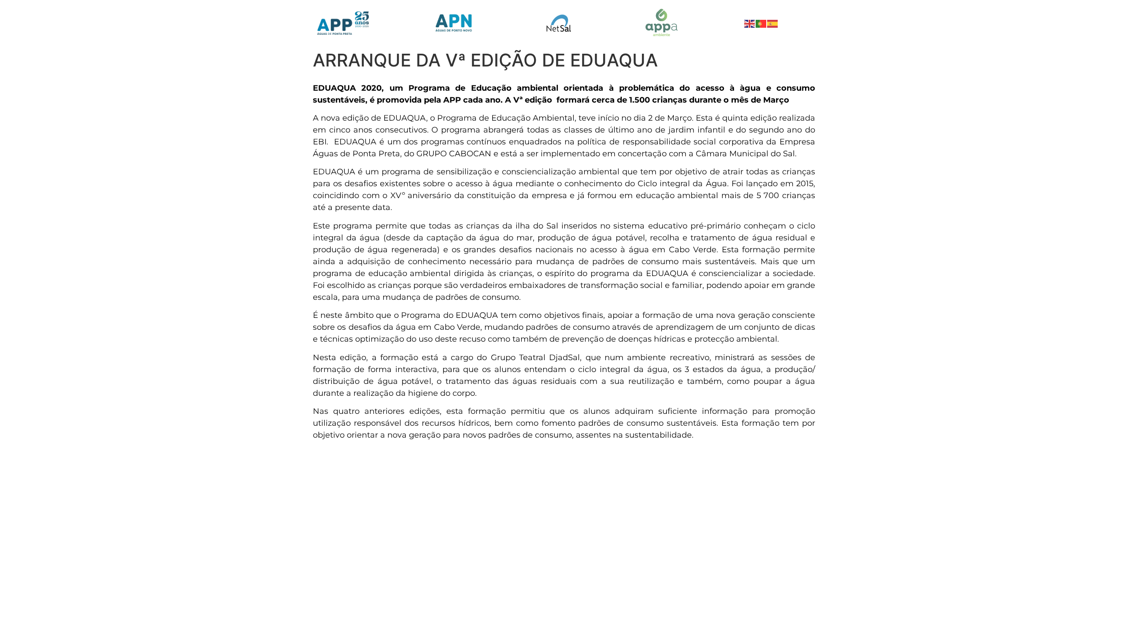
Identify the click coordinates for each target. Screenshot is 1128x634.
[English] (750, 22)
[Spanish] (773, 22)
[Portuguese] (761, 22)
